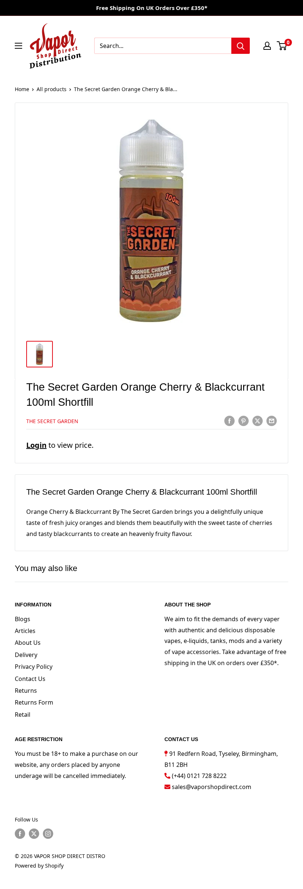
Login (36, 445)
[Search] (240, 46)
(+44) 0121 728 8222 (199, 776)
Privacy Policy (33, 667)
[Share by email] (271, 420)
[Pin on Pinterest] (243, 420)
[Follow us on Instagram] (48, 834)
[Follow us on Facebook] (20, 834)
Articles (25, 631)
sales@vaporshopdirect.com (211, 787)
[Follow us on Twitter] (34, 834)
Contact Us (30, 679)
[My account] (267, 46)
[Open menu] (18, 46)
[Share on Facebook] (229, 420)
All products (52, 89)
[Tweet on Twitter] (257, 420)
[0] (282, 45)
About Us (28, 643)
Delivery (26, 655)
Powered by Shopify (39, 865)
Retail (22, 714)
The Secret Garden (52, 421)
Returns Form (34, 702)
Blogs (22, 619)
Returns (26, 690)
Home (22, 89)
